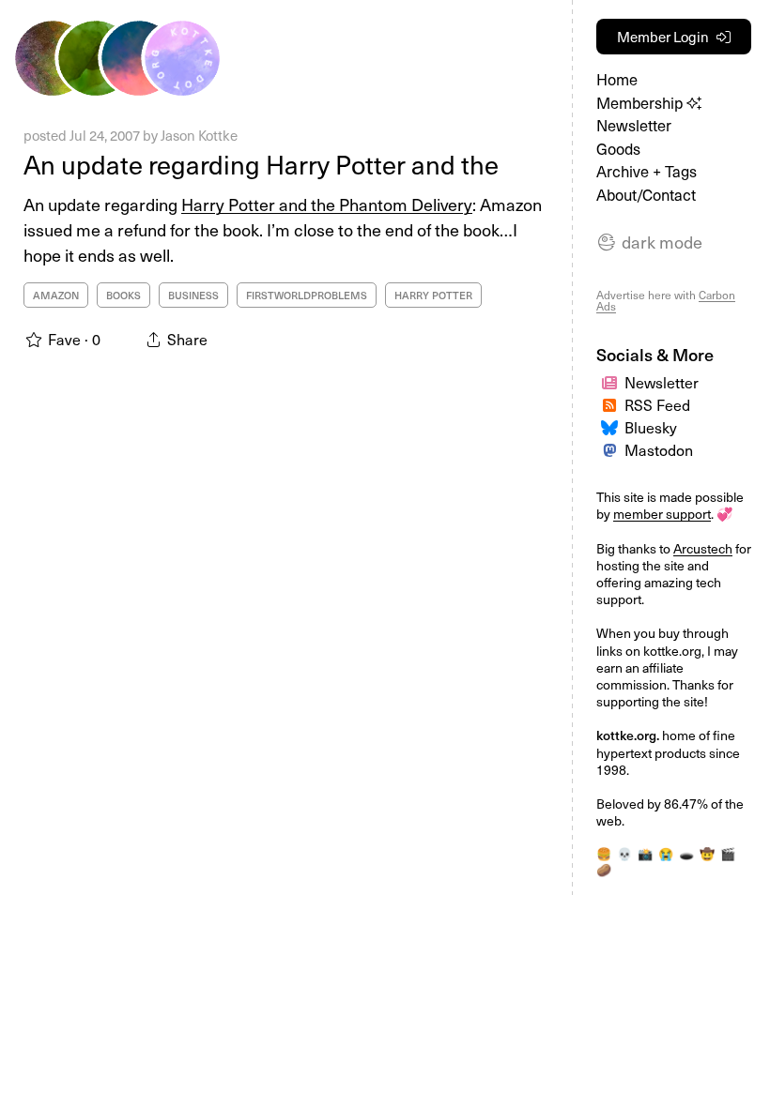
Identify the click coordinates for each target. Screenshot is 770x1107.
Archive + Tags (646, 171)
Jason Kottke (199, 135)
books (123, 295)
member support (662, 513)
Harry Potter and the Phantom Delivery (326, 204)
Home (617, 79)
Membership (641, 102)
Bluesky (650, 427)
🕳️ (686, 853)
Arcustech (702, 548)
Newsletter (633, 125)
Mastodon (658, 449)
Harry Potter (433, 295)
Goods (618, 148)
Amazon (56, 295)
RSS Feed (657, 404)
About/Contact (646, 194)
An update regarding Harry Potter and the (261, 163)
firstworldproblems (306, 295)
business (193, 295)
